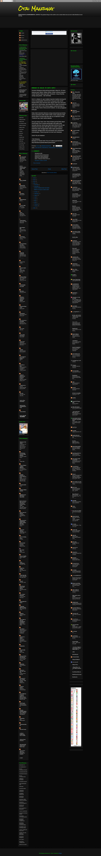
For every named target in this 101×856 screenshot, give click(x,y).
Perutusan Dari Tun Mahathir (75, 271)
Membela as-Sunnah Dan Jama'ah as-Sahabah (22, 298)
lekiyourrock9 (22, 341)
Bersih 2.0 (74, 206)
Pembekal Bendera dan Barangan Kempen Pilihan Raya (76, 377)
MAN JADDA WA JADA (76, 481)
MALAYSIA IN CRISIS (76, 510)
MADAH (21, 349)
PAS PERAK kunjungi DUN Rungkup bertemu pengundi (76, 604)
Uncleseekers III (75, 613)
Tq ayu (21, 485)
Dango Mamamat (75, 494)
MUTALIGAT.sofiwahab (76, 180)
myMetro (20, 131)
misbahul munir (75, 602)
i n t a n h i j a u (75, 619)
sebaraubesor (74, 552)
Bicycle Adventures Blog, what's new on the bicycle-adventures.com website (23, 503)
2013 (34, 177)
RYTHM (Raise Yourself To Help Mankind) (23, 454)
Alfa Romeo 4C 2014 (75, 394)
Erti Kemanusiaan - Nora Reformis (76, 637)
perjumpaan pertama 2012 (23, 590)
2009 (34, 208)
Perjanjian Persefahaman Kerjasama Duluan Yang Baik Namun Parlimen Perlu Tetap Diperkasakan (76, 209)
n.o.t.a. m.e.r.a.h (75, 662)
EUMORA (21, 539)
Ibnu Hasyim (74, 163)
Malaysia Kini (21, 121)
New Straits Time (22, 143)
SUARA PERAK (75, 225)
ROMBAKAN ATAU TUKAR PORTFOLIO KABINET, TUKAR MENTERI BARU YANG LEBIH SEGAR (76, 287)
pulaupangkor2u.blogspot (23, 602)
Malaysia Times (22, 146)
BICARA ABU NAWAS (76, 315)
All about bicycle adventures (22, 740)
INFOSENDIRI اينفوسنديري (22, 285)
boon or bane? (22, 336)
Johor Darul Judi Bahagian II (76, 512)
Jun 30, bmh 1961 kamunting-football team (23, 230)
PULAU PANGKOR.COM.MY (23, 769)
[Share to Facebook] (60, 146)
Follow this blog (49, 33)
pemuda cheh (74, 529)
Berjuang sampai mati (23, 268)
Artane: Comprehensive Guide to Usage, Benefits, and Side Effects (76, 169)
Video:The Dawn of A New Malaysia (76, 330)
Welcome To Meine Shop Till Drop (23, 656)
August (35, 195)
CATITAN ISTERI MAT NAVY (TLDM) (22, 734)
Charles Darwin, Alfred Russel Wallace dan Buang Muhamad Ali (76, 259)
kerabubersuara (75, 141)
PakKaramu (74, 110)
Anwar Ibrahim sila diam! (76, 371)
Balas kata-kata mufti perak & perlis (23, 315)
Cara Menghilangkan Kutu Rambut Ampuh (76, 414)
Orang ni (74, 474)
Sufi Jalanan (22, 193)
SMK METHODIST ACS (22, 784)
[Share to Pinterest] (61, 146)
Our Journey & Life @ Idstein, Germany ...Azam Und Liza (23, 680)
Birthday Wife (22, 682)
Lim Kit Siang (74, 122)
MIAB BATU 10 (22, 764)
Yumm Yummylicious (22, 563)
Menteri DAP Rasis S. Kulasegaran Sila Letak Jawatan (76, 336)
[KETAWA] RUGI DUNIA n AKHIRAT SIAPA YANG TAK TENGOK (76, 578)
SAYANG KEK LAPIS (22, 650)
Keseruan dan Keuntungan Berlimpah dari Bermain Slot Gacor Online (76, 195)
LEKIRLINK (22, 646)
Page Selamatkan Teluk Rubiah (22, 91)
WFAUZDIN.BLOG (75, 137)
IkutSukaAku (74, 677)
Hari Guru (21, 329)
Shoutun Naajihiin (23, 556)
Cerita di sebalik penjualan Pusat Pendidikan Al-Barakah (76, 342)
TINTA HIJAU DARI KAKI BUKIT (76, 459)
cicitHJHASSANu (24, 40)
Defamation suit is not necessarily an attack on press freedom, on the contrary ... (76, 105)
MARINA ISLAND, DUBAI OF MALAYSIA (22, 833)
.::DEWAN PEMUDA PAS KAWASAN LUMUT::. (22, 376)
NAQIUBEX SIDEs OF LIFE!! (23, 607)
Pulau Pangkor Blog (22, 228)
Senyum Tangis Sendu (76, 279)
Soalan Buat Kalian (23, 292)
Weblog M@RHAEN (76, 659)
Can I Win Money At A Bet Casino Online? (76, 202)
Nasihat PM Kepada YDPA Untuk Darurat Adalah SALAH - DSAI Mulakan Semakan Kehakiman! (76, 243)
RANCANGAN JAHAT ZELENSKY (76, 215)
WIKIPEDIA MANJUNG (21, 791)
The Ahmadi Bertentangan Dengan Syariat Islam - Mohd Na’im (76, 176)
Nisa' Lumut (22, 328)
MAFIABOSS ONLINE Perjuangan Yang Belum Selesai (76, 419)
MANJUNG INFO (22, 788)
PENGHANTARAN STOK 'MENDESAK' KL (23, 705)
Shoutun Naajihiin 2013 (22, 558)
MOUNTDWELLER (76, 354)
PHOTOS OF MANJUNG (21, 806)
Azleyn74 (21, 581)
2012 (34, 179)
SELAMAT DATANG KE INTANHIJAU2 (76, 621)
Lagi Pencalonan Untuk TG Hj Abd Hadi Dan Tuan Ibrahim (76, 461)
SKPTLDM (21, 786)
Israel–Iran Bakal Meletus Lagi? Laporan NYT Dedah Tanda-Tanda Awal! (76, 143)
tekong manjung (23, 411)
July (35, 197)
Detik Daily (21, 141)
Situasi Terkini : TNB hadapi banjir (23, 222)
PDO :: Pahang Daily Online (76, 92)
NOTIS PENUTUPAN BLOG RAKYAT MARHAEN (75, 349)
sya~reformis (74, 631)
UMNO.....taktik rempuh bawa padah (76, 643)
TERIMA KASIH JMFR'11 (22, 615)
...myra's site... (22, 461)
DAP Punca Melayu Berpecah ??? (75, 133)
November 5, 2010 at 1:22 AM (41, 160)
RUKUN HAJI (22, 308)
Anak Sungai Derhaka (76, 174)
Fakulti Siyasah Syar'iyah (76, 674)
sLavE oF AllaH (22, 205)
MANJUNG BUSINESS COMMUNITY (22, 819)
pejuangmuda (22, 313)
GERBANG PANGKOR (21, 779)
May (35, 200)
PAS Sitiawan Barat (22, 365)
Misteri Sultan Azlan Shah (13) (76, 615)
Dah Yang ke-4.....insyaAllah (22, 207)
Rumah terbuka (22, 552)
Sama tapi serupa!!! (75, 403)
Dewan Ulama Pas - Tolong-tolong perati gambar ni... (23, 187)
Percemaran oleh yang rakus (22, 395)
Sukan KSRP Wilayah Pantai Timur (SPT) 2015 (23, 214)
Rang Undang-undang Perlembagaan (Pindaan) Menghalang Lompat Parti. (76, 227)
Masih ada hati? (22, 194)
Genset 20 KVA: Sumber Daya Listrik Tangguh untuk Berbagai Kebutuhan (76, 189)
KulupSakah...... (75, 292)
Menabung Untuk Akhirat (23, 442)
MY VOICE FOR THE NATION (23, 157)
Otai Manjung (35, 8)
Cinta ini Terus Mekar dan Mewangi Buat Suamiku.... (22, 752)
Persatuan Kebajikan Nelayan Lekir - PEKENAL (23, 711)
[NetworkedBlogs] (49, 31)
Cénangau (74, 365)
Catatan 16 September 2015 (76, 431)
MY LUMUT (21, 839)
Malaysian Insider (22, 119)
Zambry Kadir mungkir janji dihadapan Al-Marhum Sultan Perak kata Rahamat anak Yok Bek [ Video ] (76, 477)
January (36, 205)
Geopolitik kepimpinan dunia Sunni (76, 389)
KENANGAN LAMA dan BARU (23, 689)
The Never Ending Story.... (23, 537)
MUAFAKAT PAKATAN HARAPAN (76, 367)
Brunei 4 (21, 200)
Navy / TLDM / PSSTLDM (22, 595)
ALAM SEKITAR (38, 147)
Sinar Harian (21, 129)
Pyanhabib (74, 430)
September (36, 193)
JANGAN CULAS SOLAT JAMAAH (22, 351)
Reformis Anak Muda (76, 583)
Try (72, 632)
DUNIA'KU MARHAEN (22, 253)
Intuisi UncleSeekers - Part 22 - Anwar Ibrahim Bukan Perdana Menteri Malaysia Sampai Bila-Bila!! (76, 301)
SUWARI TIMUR (75, 657)
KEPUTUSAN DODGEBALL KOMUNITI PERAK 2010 (23, 641)
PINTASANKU (22, 543)
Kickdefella (74, 500)
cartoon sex (74, 548)
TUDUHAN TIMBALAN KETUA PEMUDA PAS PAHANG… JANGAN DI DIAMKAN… (76, 469)
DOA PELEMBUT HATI (23, 666)
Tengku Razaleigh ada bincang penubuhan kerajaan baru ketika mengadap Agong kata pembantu (76, 251)
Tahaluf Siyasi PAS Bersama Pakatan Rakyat (76, 609)
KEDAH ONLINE (75, 516)
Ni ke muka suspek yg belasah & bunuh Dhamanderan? (75, 565)
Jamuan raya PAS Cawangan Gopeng (76, 483)
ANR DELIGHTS (23, 484)
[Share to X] (59, 146)
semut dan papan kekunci (75, 625)
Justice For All (74, 547)
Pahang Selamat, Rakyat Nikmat (76, 149)
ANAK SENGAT (75, 466)
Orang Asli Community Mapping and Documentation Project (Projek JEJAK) (22, 173)
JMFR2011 (22, 613)
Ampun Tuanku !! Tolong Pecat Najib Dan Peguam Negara (76, 422)
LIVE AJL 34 (74, 275)
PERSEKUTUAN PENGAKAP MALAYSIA (23, 496)
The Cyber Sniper (75, 370)
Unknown (22, 37)
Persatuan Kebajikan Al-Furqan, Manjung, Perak (23, 476)
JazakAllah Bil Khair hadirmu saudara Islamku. (76, 455)
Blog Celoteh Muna (22, 550)
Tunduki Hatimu (23, 220)
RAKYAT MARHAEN (76, 347)
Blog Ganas (22, 291)
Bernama (20, 135)
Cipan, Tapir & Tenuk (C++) (76, 117)
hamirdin (74, 397)
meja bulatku (74, 306)
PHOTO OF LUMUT (23, 844)
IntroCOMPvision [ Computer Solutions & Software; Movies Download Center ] (23, 696)
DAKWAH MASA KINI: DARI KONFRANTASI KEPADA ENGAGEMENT (76, 323)
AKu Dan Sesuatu (23, 729)
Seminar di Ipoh (22, 301)
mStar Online (21, 139)
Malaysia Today (22, 127)
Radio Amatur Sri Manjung (23, 513)
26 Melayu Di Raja (23, 277)
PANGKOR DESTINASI (21, 794)
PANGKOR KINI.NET (23, 771)
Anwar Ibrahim (75, 193)
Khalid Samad (74, 328)
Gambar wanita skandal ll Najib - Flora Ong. (22, 271)
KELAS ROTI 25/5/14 (22, 525)
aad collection (22, 629)
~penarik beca (74, 187)
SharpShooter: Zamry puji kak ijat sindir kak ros (23, 343)
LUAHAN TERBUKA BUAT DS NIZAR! (41, 187)
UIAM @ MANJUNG (23, 811)
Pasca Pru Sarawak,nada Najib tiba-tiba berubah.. (23, 387)
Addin (73, 651)
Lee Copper (74, 570)
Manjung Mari (22, 185)
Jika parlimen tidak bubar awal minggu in (23, 255)
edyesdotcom (74, 240)
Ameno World (74, 219)
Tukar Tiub (74, 213)
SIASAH (74, 387)
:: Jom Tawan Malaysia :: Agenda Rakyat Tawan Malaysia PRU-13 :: (76, 648)
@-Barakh (22, 33)
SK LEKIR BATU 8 (22, 766)
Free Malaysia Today (22, 123)
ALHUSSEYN (75, 340)
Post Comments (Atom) (52, 172)
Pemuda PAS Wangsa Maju (76, 402)
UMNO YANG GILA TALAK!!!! (75, 591)
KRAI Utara (74, 487)
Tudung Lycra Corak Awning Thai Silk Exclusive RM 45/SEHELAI (23, 631)
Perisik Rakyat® (75, 654)
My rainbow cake (22, 564)
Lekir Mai (21, 393)
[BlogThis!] (57, 146)
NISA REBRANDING (22, 720)
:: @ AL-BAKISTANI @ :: (76, 576)
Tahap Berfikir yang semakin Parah (23, 532)
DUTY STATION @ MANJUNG (22, 809)
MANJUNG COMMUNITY (22, 842)
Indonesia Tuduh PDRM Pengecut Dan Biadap (76, 531)
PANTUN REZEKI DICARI (76, 408)
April (35, 202)
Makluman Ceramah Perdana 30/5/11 (23, 380)
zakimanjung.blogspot (23, 725)
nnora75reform (75, 635)
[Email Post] (54, 145)
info (20, 359)
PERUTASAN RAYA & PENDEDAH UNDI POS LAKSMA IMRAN (23, 368)
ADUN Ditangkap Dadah (76, 280)
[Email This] (56, 146)
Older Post (64, 169)
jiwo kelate (74, 524)
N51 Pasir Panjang (23, 243)
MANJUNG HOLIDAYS (21, 837)
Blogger (60, 853)
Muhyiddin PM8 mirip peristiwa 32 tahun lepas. (76, 265)
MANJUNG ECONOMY (21, 797)
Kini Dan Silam (75, 237)
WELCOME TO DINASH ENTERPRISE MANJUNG (23, 621)
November (36, 186)
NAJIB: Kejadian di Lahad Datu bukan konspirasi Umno (76, 585)
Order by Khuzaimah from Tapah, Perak (23, 577)
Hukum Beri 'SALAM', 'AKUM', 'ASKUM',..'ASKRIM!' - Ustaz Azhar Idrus (76, 519)
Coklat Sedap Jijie (23, 575)
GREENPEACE (45, 147)
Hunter (21, 212)
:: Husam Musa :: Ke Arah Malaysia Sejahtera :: (76, 668)
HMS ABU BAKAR (75, 407)
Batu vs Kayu (74, 269)
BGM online (74, 542)
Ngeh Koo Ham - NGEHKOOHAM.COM (23, 406)
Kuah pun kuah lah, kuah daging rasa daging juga (76, 598)
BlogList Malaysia (75, 334)
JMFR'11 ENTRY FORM (22, 624)
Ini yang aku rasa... (75, 563)
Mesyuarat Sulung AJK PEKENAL (22, 714)
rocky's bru (74, 102)
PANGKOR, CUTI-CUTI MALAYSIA (22, 827)
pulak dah (74, 535)
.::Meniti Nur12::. (23, 385)
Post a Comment (36, 163)
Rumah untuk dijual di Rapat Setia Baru (76, 383)
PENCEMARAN (52, 147)
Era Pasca (74, 441)
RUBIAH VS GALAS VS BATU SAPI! (41, 189)
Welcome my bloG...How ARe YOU (22, 671)
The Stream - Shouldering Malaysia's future (22, 545)
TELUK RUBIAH (59, 147)
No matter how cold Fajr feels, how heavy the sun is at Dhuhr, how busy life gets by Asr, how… (23, 447)
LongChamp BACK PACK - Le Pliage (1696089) (23, 659)
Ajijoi (73, 382)
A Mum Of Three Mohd (76, 156)
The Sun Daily (21, 144)
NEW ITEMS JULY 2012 (23, 571)
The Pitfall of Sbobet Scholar (23, 457)
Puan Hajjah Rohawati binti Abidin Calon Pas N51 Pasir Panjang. (23, 246)
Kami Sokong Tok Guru (76, 453)
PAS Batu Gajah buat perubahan (75, 543)
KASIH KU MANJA (22, 687)
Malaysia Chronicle (22, 125)
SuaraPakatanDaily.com (76, 671)
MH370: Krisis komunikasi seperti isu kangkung (76, 502)
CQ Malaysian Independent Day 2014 (22, 515)
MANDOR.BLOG (75, 284)
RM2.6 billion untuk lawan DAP (76, 437)
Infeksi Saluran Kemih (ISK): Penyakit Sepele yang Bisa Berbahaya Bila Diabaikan (76, 159)
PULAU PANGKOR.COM (22, 776)
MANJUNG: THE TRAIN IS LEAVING (23, 800)
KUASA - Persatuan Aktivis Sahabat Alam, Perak (23, 168)
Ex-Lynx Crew (22, 261)
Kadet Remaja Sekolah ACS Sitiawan (22, 587)
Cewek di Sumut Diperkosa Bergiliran (76, 308)
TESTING (74, 361)
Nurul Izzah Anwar (75, 167)
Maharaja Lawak (22, 699)
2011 (34, 181)
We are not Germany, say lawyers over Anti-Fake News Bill (76, 356)
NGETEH (73, 138)
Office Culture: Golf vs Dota (23, 609)
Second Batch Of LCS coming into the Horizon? (23, 469)
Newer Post (34, 169)
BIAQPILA (74, 274)
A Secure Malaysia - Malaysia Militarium (23, 466)
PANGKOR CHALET (23, 781)
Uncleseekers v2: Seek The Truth (76, 298)
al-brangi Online (75, 641)
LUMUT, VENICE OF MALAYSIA (23, 830)
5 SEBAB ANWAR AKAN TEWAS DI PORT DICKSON (76, 317)
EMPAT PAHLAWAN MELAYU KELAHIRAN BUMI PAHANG (76, 151)
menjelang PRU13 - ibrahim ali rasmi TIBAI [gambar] (76, 627)
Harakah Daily (21, 137)
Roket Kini (21, 133)
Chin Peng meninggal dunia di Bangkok (76, 554)
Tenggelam (74, 507)
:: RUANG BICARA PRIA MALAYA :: (76, 412)
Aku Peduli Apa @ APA (76, 360)
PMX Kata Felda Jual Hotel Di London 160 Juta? (76, 119)
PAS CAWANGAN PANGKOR (23, 321)
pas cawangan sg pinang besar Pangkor (23, 357)
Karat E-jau (74, 427)
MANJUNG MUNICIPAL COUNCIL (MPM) (22, 823)
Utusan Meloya (21, 148)
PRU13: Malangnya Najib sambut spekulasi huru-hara (23, 279)
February (36, 204)
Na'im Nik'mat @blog (76, 231)
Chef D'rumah (22, 703)
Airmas (73, 506)
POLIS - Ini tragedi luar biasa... (23, 238)
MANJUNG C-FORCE (22, 637)
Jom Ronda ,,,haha (23, 582)
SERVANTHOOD (23, 180)
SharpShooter (74, 375)
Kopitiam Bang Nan (75, 435)
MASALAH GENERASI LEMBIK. (76, 233)
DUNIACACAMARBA (76, 393)
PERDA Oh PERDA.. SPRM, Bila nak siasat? (76, 442)
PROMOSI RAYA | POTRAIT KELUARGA (76, 559)
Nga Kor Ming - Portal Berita (22, 401)
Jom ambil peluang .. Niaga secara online (76, 526)
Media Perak (21, 117)
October (36, 191)
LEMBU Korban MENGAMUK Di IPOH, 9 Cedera (76, 537)
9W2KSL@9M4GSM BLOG (23, 490)
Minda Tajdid (74, 321)
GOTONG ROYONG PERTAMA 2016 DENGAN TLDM (23, 479)
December (36, 184)
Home (49, 169)
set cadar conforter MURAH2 (23, 674)
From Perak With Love (76, 607)
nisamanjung (22, 718)
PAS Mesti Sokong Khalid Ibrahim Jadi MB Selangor (76, 571)
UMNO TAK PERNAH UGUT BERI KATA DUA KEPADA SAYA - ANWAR (76, 182)
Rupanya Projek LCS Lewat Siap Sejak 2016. (76, 221)
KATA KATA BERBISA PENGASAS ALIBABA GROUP (76, 448)
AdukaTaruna (74, 263)
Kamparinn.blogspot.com (23, 307)
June (35, 198)
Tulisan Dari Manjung (22, 530)
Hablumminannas (23, 199)
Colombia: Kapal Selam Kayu (22, 597)
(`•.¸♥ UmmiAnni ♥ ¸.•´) (76, 311)
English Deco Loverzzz (22, 569)
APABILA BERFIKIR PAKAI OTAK (75, 112)
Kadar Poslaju (22, 652)
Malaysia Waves (75, 664)
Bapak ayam (74, 293)
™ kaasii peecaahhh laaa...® (75, 131)
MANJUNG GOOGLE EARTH (23, 813)
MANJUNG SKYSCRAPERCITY (23, 803)
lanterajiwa (74, 557)
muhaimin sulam (75, 257)
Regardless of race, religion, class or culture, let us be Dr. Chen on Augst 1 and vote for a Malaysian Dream (76, 125)
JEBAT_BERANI (75, 589)
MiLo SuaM (74, 248)
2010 (34, 183)
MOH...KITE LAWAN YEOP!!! (76, 596)
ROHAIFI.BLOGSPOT (76, 446)
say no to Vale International (22, 335)
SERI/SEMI (22, 664)
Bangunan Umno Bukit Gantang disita (23, 323)
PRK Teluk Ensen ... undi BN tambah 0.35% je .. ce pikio (76, 496)
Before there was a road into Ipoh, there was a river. (23, 160)
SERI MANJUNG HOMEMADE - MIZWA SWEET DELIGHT (23, 522)
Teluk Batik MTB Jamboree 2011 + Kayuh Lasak (23, 745)
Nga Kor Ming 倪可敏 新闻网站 (23, 416)
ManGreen (22, 35)
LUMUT (21, 758)
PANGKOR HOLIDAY (23, 773)
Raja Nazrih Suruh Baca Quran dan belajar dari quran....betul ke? (76, 489)
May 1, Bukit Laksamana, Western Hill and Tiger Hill (23, 507)
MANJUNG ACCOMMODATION (23, 816)
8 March (21, 262)
